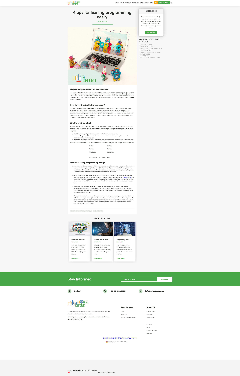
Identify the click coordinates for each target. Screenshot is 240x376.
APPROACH (135, 2)
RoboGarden (127, 177)
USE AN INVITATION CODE (128, 317)
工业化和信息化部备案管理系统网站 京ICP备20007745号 (120, 338)
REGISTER (124, 314)
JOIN (156, 2)
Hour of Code (163, 2)
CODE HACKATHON (146, 45)
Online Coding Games (128, 321)
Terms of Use (111, 372)
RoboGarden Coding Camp (150, 58)
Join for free (151, 32)
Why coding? (144, 56)
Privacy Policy (102, 372)
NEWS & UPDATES (152, 330)
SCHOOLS (128, 2)
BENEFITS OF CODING (147, 46)
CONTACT (149, 333)
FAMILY (122, 2)
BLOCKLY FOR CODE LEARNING (150, 52)
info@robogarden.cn (154, 291)
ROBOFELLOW (150, 317)
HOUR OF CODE (145, 54)
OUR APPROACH (151, 311)
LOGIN (151, 2)
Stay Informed (80, 279)
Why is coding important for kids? (153, 48)
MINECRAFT (150, 314)
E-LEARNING (150, 321)
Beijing (77, 291)
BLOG (148, 327)
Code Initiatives (146, 50)
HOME (117, 2)
